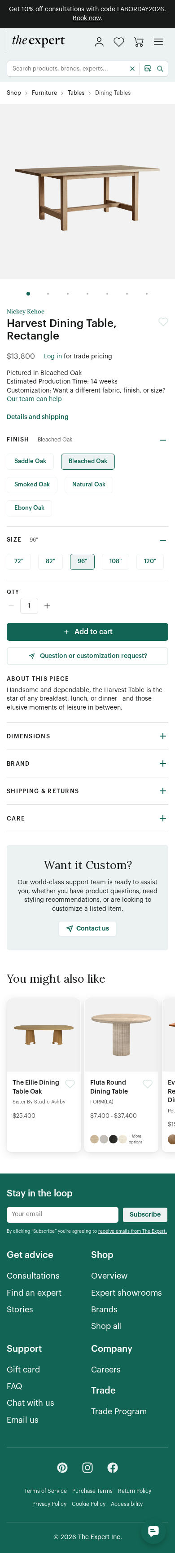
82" (50, 561)
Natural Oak (88, 484)
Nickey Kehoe (25, 311)
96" (82, 561)
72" (18, 561)
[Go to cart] (139, 42)
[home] (36, 41)
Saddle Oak (30, 461)
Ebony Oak (29, 508)
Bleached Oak (88, 461)
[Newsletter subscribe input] (62, 1215)
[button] (119, 42)
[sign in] (99, 42)
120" (150, 561)
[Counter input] (87, 606)
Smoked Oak (32, 484)
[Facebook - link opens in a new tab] (112, 1467)
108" (115, 561)
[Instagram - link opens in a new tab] (87, 1467)
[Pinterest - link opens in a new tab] (62, 1467)
